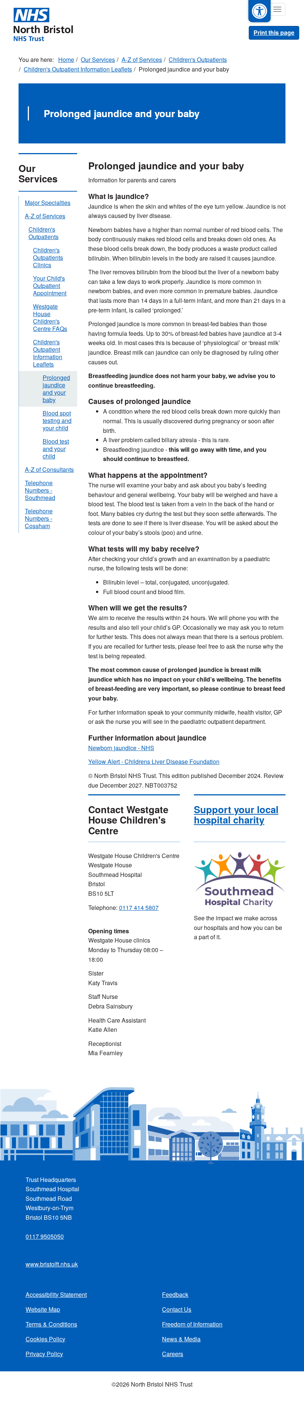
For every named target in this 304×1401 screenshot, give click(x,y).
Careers (172, 1353)
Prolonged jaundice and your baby (56, 388)
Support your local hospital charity (236, 814)
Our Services (98, 59)
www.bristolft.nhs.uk (52, 1264)
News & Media (181, 1339)
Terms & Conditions (51, 1324)
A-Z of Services (142, 59)
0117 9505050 (45, 1236)
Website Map (43, 1309)
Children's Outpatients (198, 59)
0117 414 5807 (139, 907)
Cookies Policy (45, 1339)
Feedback (175, 1294)
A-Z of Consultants (49, 469)
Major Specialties (47, 202)
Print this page (274, 32)
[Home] (43, 23)
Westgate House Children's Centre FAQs (50, 317)
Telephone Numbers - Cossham (39, 518)
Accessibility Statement (56, 1294)
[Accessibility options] (259, 11)
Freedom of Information (192, 1324)
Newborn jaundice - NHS (121, 747)
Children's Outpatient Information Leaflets (78, 69)
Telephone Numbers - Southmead (40, 490)
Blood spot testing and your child (57, 420)
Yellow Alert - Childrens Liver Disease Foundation (153, 761)
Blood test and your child (56, 448)
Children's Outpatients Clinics (48, 257)
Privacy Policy (44, 1353)
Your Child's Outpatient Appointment (49, 285)
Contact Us (176, 1309)
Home (66, 59)
